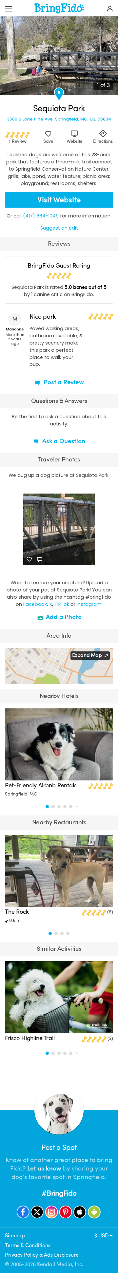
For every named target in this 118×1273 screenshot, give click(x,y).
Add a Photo (63, 617)
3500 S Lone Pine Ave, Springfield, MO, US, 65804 (59, 119)
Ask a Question (63, 441)
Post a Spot (58, 1147)
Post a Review (63, 382)
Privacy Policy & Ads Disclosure (42, 1255)
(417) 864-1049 (41, 216)
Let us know (44, 1168)
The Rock (17, 911)
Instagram (89, 604)
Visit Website (58, 200)
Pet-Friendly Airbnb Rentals (41, 785)
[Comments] (39, 559)
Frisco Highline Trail (30, 1038)
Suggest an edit (59, 228)
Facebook (35, 604)
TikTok (61, 604)
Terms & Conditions (27, 1245)
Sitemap (15, 1235)
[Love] (29, 559)
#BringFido (59, 1193)
